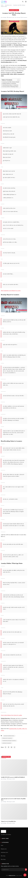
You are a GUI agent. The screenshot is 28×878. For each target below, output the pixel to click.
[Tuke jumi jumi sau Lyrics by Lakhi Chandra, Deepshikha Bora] (14, 789)
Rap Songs (3, 859)
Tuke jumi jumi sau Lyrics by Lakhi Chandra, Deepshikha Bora (13, 799)
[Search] (22, 1)
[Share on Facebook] (8, 747)
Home (2, 5)
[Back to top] (24, 874)
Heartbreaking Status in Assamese (10, 85)
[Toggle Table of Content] (17, 80)
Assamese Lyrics (8, 5)
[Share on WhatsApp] (14, 747)
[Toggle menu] (25, 1)
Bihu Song (3, 855)
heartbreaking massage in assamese (9, 740)
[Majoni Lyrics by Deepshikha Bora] (14, 812)
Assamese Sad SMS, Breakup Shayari (10, 81)
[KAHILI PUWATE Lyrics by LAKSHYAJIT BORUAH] (14, 767)
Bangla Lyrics (4, 848)
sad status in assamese (6, 743)
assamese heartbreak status (9, 735)
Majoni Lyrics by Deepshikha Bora (8, 821)
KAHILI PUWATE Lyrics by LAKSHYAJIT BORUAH (13, 777)
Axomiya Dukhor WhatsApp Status (10, 86)
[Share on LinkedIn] (11, 747)
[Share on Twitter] (5, 747)
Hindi (2, 845)
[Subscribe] (26, 869)
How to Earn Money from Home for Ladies (11, 715)
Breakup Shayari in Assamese (9, 83)
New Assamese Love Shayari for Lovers (11, 290)
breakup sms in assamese (7, 738)
